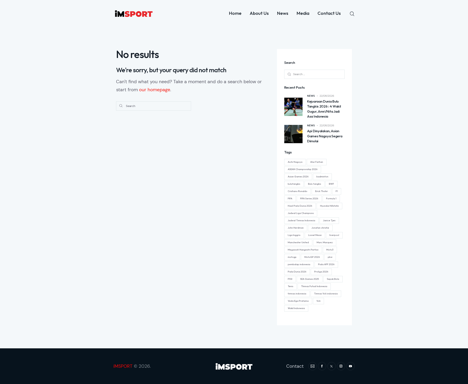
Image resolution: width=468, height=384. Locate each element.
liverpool (334, 235)
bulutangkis (294, 183)
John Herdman (296, 227)
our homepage (154, 90)
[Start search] (121, 106)
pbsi (330, 257)
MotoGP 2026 (312, 257)
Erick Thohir (321, 191)
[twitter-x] (331, 366)
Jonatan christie (320, 227)
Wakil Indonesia (296, 308)
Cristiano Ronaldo (297, 191)
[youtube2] (350, 366)
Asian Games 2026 (298, 176)
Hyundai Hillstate (329, 205)
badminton (322, 176)
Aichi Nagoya (295, 162)
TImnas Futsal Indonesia (314, 286)
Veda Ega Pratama (298, 301)
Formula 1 (331, 198)
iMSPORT (123, 366)
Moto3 (329, 249)
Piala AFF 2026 (326, 264)
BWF (331, 183)
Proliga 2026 (321, 271)
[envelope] (312, 366)
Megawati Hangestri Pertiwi (303, 249)
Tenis (290, 286)
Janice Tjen (329, 220)
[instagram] (341, 366)
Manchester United (298, 242)
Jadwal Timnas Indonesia (301, 220)
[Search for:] (314, 74)
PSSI (290, 279)
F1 (337, 191)
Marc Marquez (325, 242)
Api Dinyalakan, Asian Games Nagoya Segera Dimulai (324, 136)
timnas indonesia (297, 293)
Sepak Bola (333, 279)
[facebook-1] (322, 366)
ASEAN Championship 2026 (303, 169)
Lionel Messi (315, 235)
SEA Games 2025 (309, 279)
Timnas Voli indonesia (326, 293)
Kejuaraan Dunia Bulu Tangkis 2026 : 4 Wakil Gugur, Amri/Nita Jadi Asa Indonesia (324, 109)
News (311, 95)
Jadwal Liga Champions (301, 213)
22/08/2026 (327, 95)
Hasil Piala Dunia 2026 (300, 205)
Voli (318, 301)
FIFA (290, 198)
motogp (292, 257)
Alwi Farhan (316, 162)
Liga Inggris (294, 235)
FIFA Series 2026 (309, 198)
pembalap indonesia (299, 264)
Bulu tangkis (314, 183)
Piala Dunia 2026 (297, 271)
